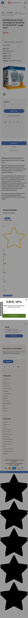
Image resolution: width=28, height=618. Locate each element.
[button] (1, 309)
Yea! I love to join (14, 315)
